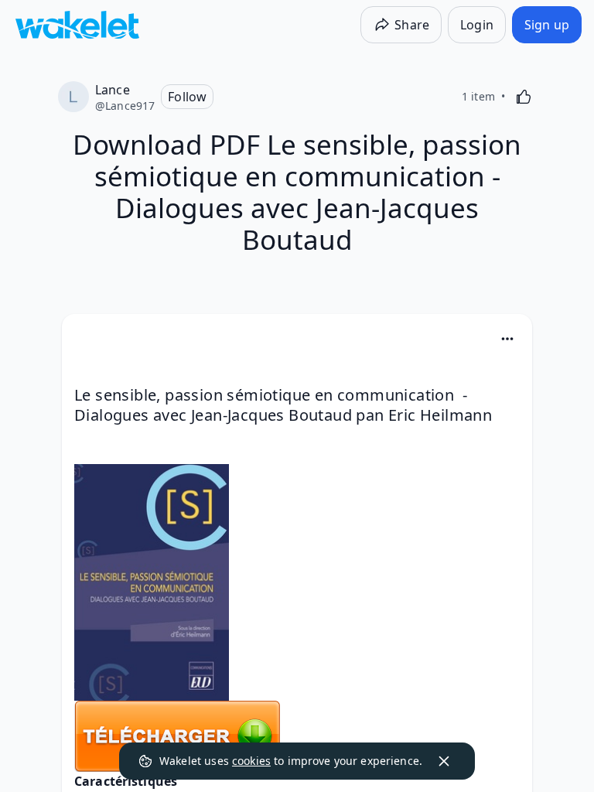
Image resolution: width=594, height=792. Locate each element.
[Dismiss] (444, 761)
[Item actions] (507, 338)
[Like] (523, 96)
